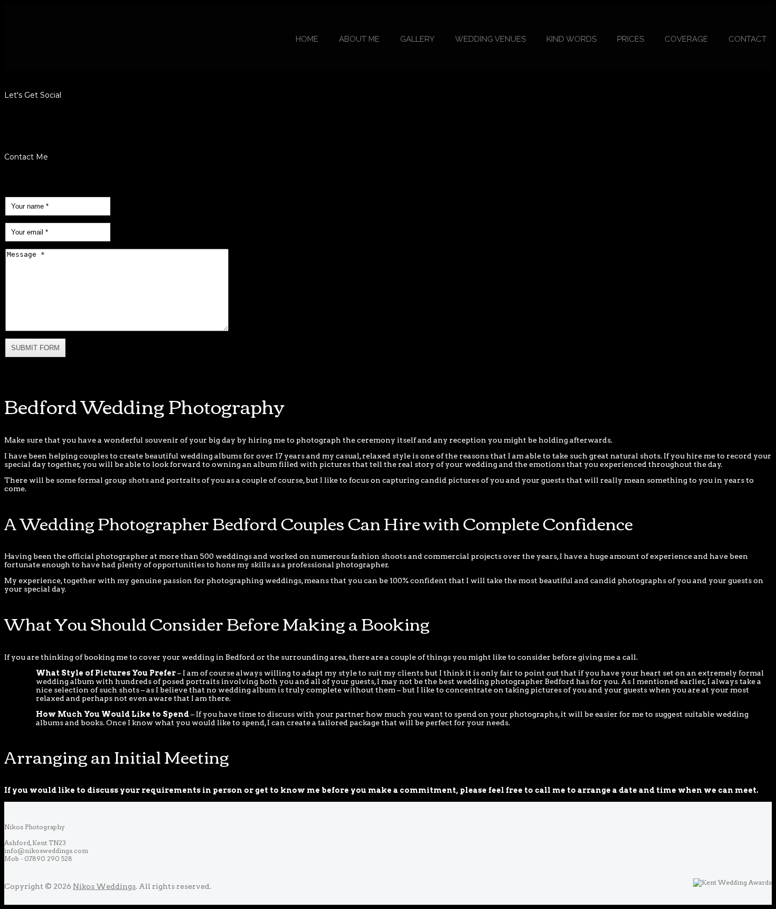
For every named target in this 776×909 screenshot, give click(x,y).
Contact (747, 39)
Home (307, 39)
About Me (359, 39)
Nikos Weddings (104, 886)
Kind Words (571, 39)
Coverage (686, 39)
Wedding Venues (490, 39)
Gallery (417, 39)
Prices (630, 39)
